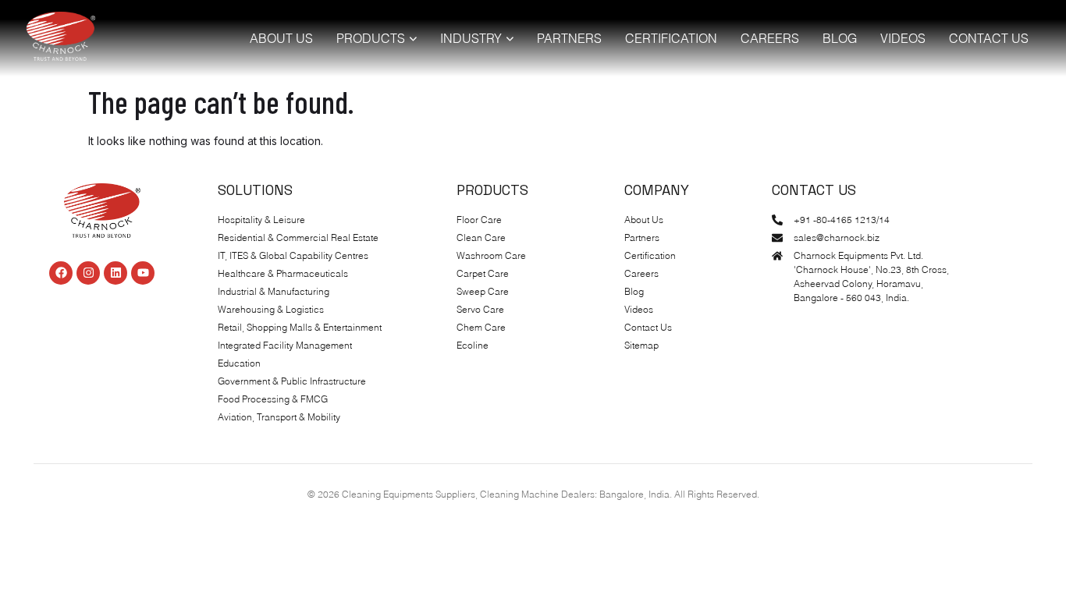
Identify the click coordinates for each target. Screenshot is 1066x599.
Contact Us (989, 38)
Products (370, 38)
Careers (770, 38)
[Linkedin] (115, 273)
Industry (471, 38)
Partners (569, 38)
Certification (671, 38)
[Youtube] (143, 273)
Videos (903, 38)
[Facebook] (61, 273)
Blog (840, 38)
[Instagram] (88, 273)
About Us (281, 38)
